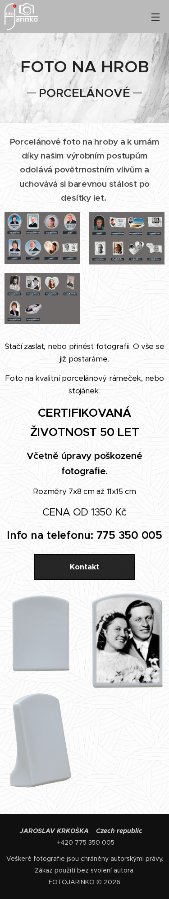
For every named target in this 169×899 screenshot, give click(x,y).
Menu (155, 17)
